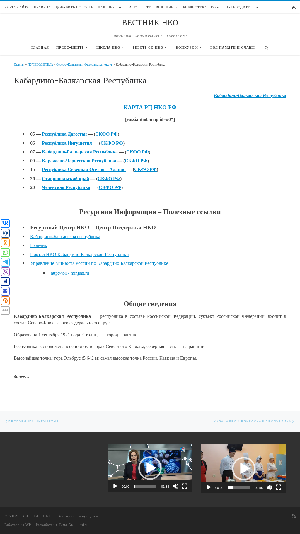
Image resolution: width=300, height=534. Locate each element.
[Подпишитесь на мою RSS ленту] (294, 8)
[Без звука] (175, 486)
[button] (150, 468)
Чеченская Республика (66, 187)
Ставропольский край (65, 178)
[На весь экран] (185, 486)
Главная (19, 64)
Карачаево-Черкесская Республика (79, 160)
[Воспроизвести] (115, 486)
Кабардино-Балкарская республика (65, 236)
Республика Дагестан (64, 134)
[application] (150, 468)
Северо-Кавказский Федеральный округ (84, 64)
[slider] (145, 486)
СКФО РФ (106, 134)
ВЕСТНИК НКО (36, 516)
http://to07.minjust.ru (70, 273)
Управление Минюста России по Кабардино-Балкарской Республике (99, 263)
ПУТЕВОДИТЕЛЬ (40, 64)
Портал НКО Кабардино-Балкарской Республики (79, 254)
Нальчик (38, 245)
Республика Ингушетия (67, 143)
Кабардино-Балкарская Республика (80, 151)
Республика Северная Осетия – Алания (84, 169)
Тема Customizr (73, 524)
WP (28, 524)
